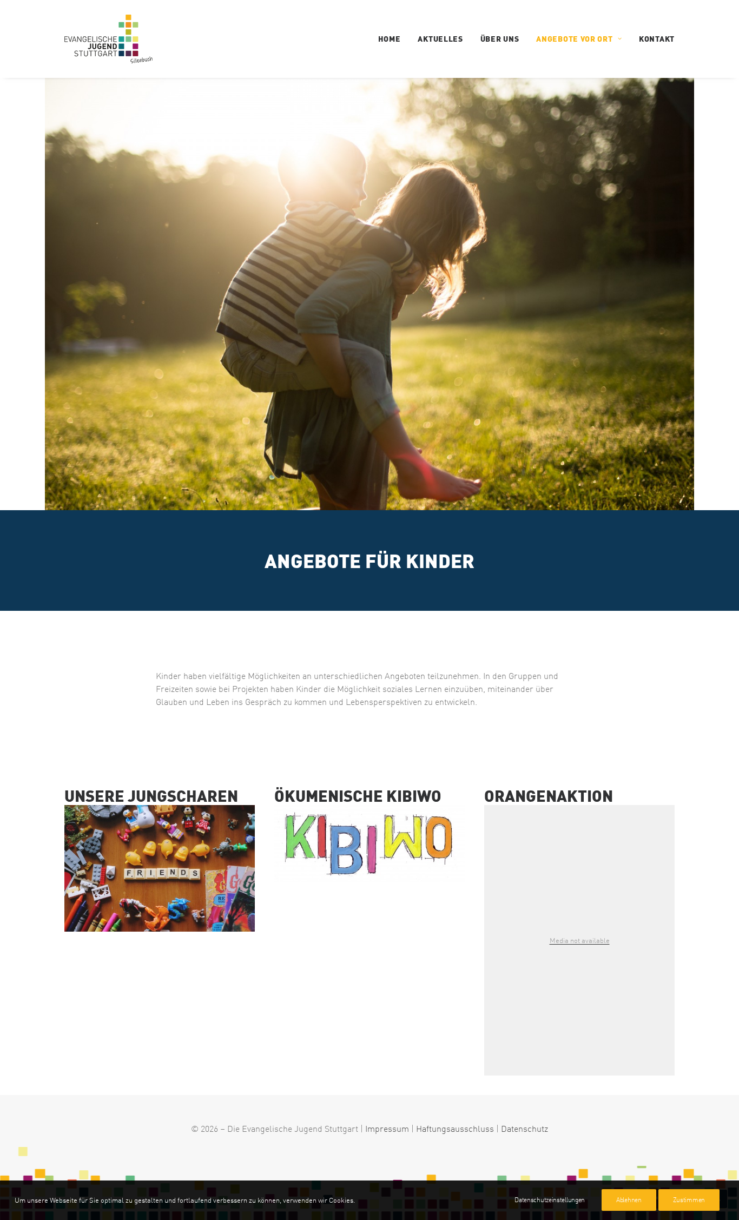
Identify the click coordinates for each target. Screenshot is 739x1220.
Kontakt (657, 38)
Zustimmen (689, 1200)
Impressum (387, 1128)
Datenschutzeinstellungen (549, 1200)
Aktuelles (440, 38)
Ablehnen (629, 1200)
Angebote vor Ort (574, 38)
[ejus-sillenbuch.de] (159, 868)
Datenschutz (524, 1128)
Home (389, 38)
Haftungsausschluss (455, 1128)
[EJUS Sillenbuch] (108, 39)
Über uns (499, 38)
